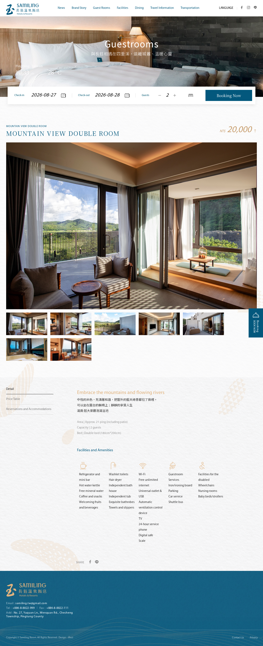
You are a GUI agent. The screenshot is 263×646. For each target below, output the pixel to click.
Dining (139, 8)
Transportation (190, 8)
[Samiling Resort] (26, 590)
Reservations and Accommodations (28, 409)
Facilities (122, 8)
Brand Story (79, 8)
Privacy (254, 637)
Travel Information (162, 8)
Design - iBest (66, 637)
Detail (10, 389)
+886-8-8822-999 (24, 608)
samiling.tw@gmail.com (31, 603)
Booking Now (229, 95)
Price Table (13, 399)
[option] (131, 48)
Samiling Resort (22, 9)
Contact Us (238, 637)
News (61, 8)
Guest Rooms (101, 8)
